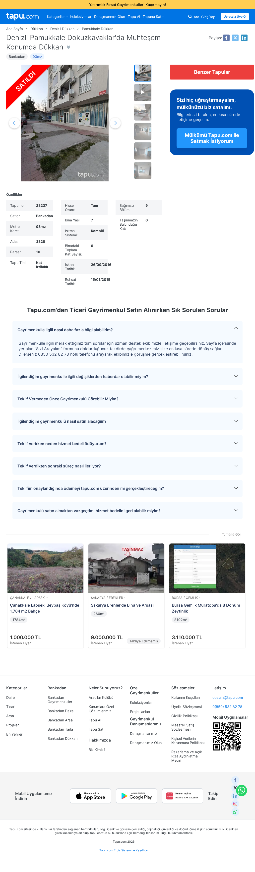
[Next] (243, 589)
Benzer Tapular (212, 72)
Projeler (12, 725)
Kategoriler (56, 16)
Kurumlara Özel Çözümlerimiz (101, 709)
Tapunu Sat (152, 16)
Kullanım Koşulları (185, 697)
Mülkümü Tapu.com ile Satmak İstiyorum (212, 138)
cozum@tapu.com (227, 697)
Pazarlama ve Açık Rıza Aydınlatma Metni (186, 756)
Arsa (10, 716)
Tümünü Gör (231, 534)
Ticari (10, 707)
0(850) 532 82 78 (227, 707)
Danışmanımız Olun (109, 16)
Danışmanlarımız (143, 733)
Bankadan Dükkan (62, 738)
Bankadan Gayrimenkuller (60, 699)
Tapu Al (134, 16)
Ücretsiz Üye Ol (235, 16)
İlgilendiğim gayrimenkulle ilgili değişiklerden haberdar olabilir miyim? (82, 376)
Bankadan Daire (60, 711)
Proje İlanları (140, 711)
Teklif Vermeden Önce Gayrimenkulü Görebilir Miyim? (68, 398)
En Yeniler (14, 734)
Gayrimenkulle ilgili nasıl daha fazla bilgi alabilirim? (65, 329)
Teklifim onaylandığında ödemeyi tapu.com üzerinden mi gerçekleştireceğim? (90, 488)
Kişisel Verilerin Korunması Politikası (187, 740)
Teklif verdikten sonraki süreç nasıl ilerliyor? (59, 465)
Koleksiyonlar (80, 16)
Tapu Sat (96, 729)
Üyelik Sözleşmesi (186, 707)
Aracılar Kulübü (101, 697)
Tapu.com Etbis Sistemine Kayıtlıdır (123, 850)
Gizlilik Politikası (184, 716)
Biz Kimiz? (97, 749)
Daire (10, 697)
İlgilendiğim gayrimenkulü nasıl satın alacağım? (62, 421)
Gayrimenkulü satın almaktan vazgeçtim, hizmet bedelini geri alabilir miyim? (89, 510)
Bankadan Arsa (60, 720)
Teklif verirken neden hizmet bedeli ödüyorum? (62, 443)
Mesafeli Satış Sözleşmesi (182, 727)
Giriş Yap (208, 17)
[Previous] (11, 589)
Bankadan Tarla (60, 729)
